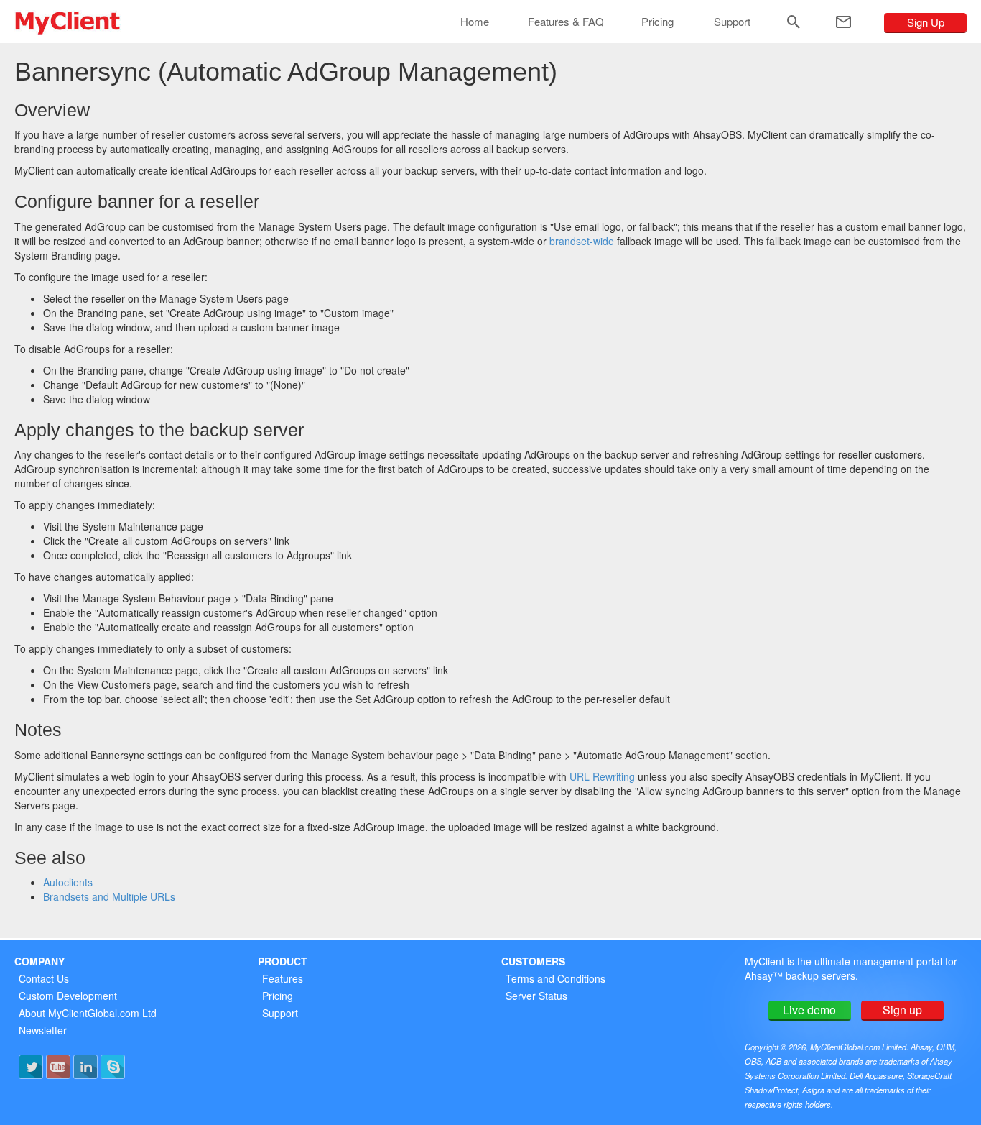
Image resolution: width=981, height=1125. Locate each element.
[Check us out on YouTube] (58, 1067)
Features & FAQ (566, 21)
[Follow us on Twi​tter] (31, 1067)
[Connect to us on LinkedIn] (85, 1067)
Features (282, 978)
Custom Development (68, 995)
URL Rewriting (602, 776)
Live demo (809, 1009)
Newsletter (43, 1030)
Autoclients (68, 882)
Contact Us (44, 978)
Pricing (657, 21)
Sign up (902, 1009)
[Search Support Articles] (794, 22)
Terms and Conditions (555, 978)
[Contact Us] (843, 22)
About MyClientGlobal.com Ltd (88, 1013)
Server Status (536, 995)
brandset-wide (581, 241)
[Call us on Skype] (113, 1067)
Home (474, 21)
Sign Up (925, 21)
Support (732, 21)
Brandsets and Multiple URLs (109, 896)
